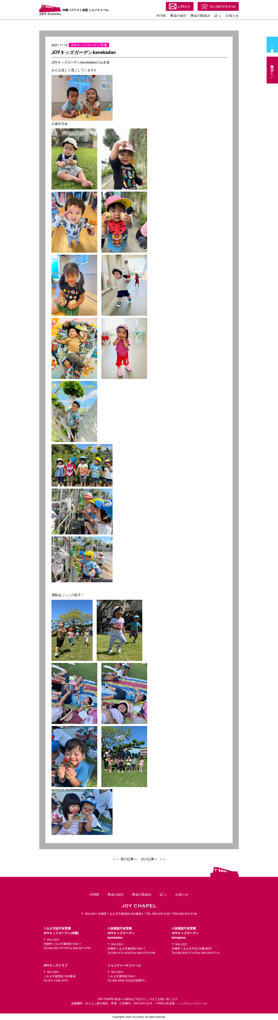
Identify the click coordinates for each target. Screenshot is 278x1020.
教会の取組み (200, 15)
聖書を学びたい (272, 70)
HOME (161, 15)
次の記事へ (149, 859)
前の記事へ (129, 859)
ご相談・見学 (272, 44)
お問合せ (183, 6)
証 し (218, 15)
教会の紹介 (178, 15)
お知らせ (232, 15)
